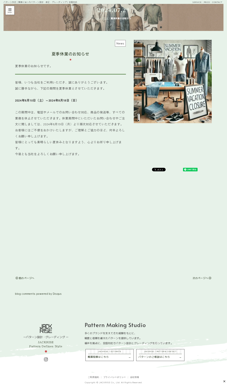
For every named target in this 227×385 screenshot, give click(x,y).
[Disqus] (113, 219)
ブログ (105, 18)
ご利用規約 (93, 376)
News (120, 43)
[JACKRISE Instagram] (46, 359)
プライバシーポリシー (114, 376)
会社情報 (134, 376)
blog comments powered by (38, 293)
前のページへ (26, 278)
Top (97, 18)
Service (196, 2)
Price (207, 2)
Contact (217, 2)
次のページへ (200, 278)
